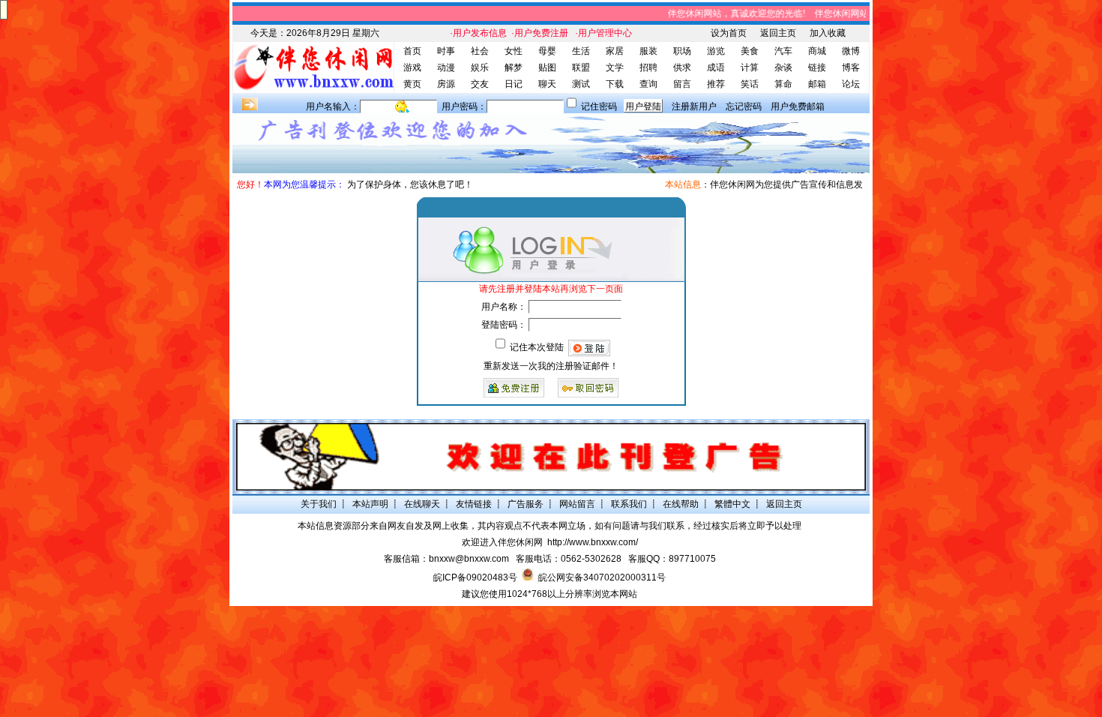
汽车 (783, 51)
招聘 (648, 67)
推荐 (716, 84)
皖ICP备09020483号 (475, 577)
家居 (615, 51)
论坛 (851, 84)
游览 (716, 51)
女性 (514, 51)
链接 (817, 67)
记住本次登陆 (537, 347)
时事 (446, 51)
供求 (682, 67)
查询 (648, 84)
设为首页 (729, 33)
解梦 (514, 67)
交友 (480, 84)
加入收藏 (828, 33)
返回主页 (778, 33)
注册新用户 (694, 106)
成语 (716, 67)
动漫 (446, 67)
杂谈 (783, 67)
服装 (648, 51)
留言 (682, 84)
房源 (446, 84)
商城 (817, 51)
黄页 (412, 84)
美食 (750, 51)
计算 (750, 67)
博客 (851, 67)
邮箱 (817, 84)
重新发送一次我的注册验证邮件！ (551, 366)
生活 (581, 51)
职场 (682, 51)
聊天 (547, 84)
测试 (581, 84)
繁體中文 (732, 504)
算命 (783, 84)
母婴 (547, 51)
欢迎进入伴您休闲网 (502, 542)
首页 (412, 51)
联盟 (581, 67)
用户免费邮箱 (798, 106)
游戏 (412, 67)
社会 (480, 51)
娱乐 (480, 67)
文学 (615, 67)
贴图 (547, 67)
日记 (514, 84)
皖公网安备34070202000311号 (602, 577)
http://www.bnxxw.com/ (592, 542)
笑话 (750, 84)
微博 (851, 51)
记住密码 (599, 106)
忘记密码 (744, 106)
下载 (615, 84)
